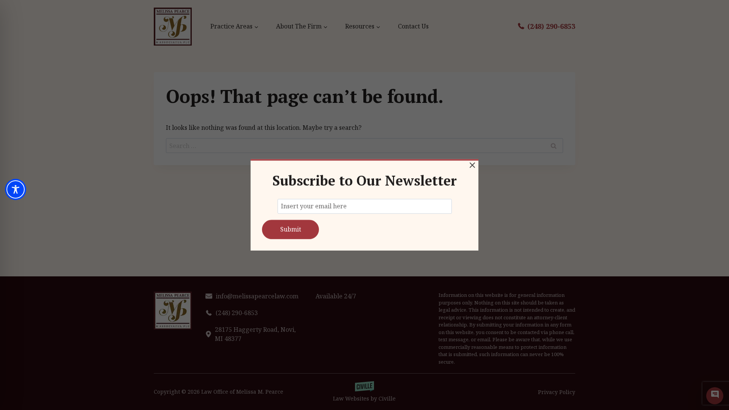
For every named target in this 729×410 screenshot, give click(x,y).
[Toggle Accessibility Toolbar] (15, 189)
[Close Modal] (472, 165)
